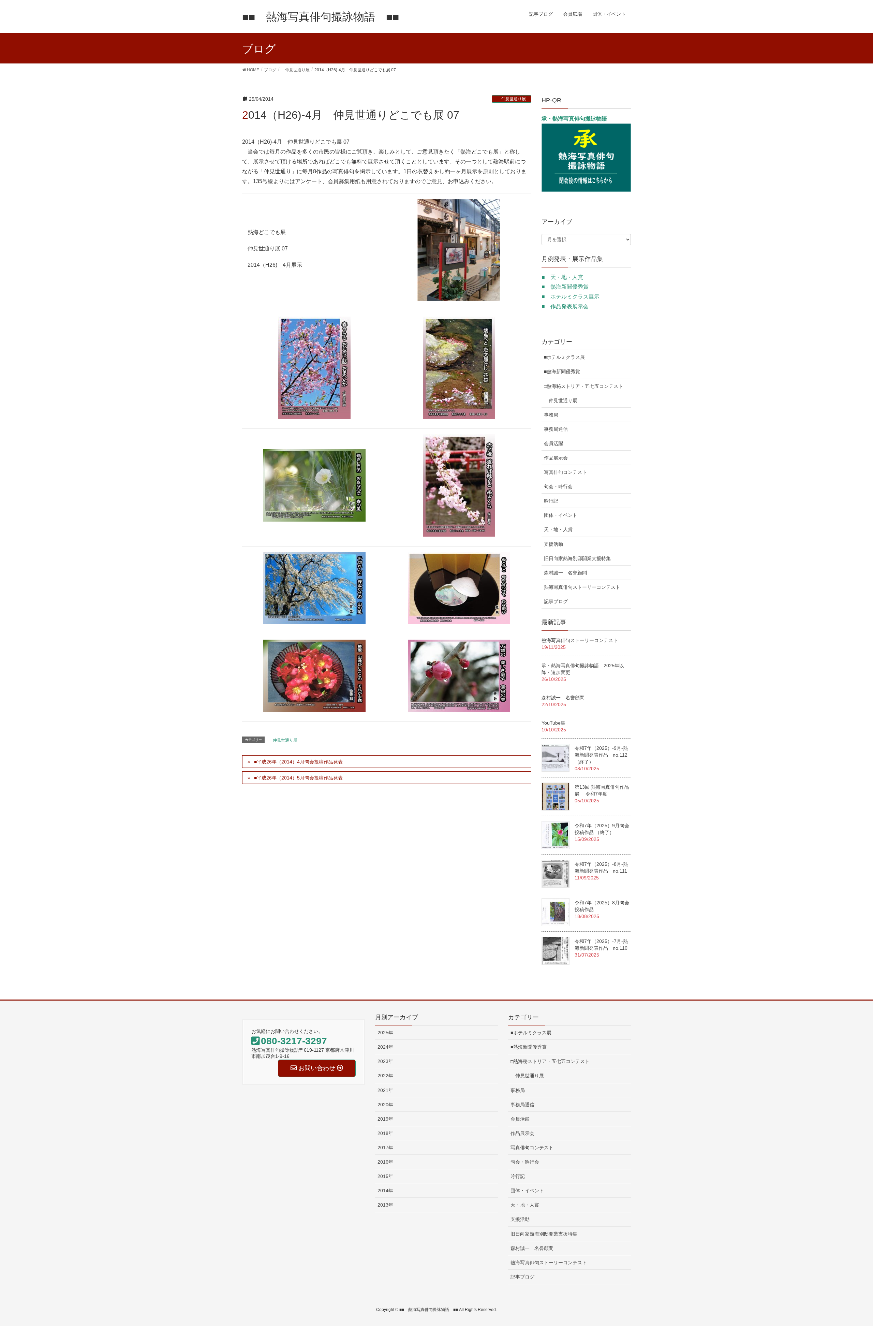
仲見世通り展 (511, 99)
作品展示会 (556, 458)
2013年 (385, 1205)
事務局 (551, 415)
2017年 (385, 1147)
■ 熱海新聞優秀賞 (565, 287)
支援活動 (553, 544)
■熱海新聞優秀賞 (562, 371)
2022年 (385, 1075)
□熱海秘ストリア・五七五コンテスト (583, 386)
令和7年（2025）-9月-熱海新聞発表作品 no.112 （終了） (603, 754)
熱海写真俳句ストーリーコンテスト (582, 587)
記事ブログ (556, 601)
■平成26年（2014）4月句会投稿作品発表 (298, 761)
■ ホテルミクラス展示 (571, 297)
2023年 (385, 1061)
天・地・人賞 (558, 529)
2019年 (385, 1119)
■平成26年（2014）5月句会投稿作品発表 (298, 778)
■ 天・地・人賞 (562, 277)
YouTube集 (553, 723)
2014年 (385, 1190)
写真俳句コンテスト (565, 472)
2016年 (385, 1162)
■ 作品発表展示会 (565, 306)
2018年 (385, 1133)
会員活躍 (553, 443)
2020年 (385, 1104)
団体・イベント (560, 515)
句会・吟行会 (558, 486)
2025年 (385, 1032)
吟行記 (551, 501)
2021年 (385, 1090)
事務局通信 (556, 429)
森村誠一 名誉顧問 (565, 572)
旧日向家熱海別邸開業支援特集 (577, 558)
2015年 (385, 1176)
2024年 (385, 1047)
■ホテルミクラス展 (564, 357)
